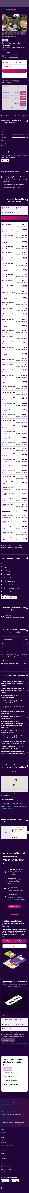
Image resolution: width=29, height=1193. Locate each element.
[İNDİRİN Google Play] (5, 1180)
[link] (14, 906)
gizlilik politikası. (23, 1043)
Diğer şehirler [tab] (7, 1069)
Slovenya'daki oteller (22, 1121)
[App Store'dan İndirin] (14, 1180)
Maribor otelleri (7, 1088)
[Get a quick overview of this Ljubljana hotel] (27, 121)
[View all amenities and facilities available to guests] (27, 558)
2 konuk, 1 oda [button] (7, 66)
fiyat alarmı (16, 899)
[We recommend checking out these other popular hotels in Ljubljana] (27, 821)
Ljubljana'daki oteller (19, 1122)
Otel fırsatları (3, 1121)
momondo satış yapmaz (9, 1109)
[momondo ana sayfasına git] (10, 9)
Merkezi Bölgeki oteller (8, 1122)
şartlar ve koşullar (15, 1043)
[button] (3, 9)
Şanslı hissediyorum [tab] (9, 1076)
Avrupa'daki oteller (12, 1121)
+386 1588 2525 (6, 52)
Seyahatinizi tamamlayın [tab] (10, 1080)
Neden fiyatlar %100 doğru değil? (12, 1114)
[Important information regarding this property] (27, 631)
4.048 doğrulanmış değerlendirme (14, 56)
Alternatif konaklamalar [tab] (10, 1072)
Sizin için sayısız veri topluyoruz (11, 1111)
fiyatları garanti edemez (7, 1104)
